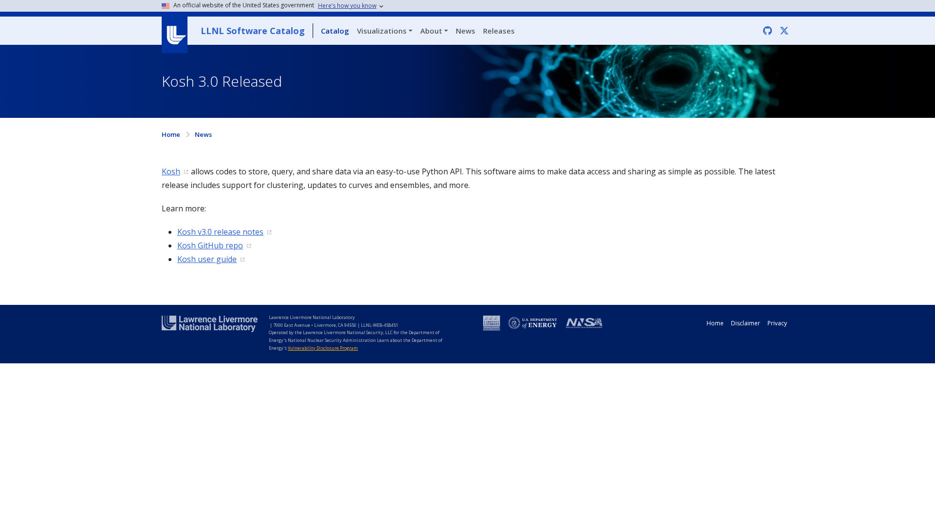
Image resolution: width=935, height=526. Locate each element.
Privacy (777, 323)
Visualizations (382, 31)
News (465, 31)
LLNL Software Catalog (253, 31)
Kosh (171, 171)
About (431, 31)
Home (171, 134)
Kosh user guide (207, 259)
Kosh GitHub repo (210, 245)
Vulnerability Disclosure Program (323, 348)
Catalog (335, 31)
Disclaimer (745, 323)
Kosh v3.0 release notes (220, 231)
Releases (499, 31)
